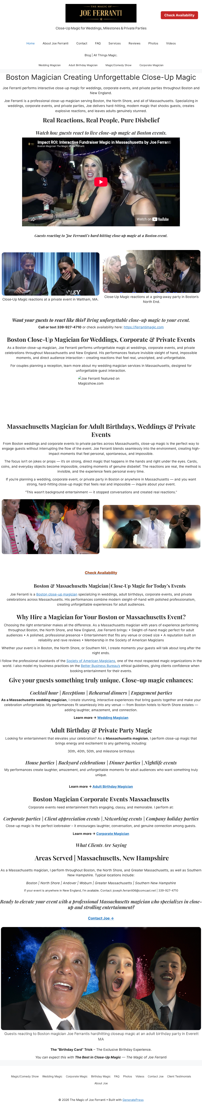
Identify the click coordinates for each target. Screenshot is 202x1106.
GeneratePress (133, 1100)
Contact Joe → (101, 918)
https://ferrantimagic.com (144, 327)
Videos (171, 43)
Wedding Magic (52, 1076)
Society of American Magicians (90, 661)
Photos (153, 43)
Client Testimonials (179, 1076)
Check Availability (179, 15)
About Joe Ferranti (55, 43)
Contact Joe (156, 1076)
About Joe (101, 1083)
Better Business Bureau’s (100, 666)
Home (30, 43)
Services (114, 43)
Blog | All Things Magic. (101, 55)
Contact (81, 43)
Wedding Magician (49, 65)
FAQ (98, 43)
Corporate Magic (77, 1076)
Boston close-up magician (56, 594)
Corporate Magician (151, 65)
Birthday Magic (101, 1076)
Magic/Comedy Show (119, 65)
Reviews (134, 43)
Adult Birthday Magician (83, 65)
